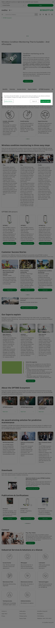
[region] (27, 99)
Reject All (34, 101)
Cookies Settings (8, 101)
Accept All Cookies (45, 101)
